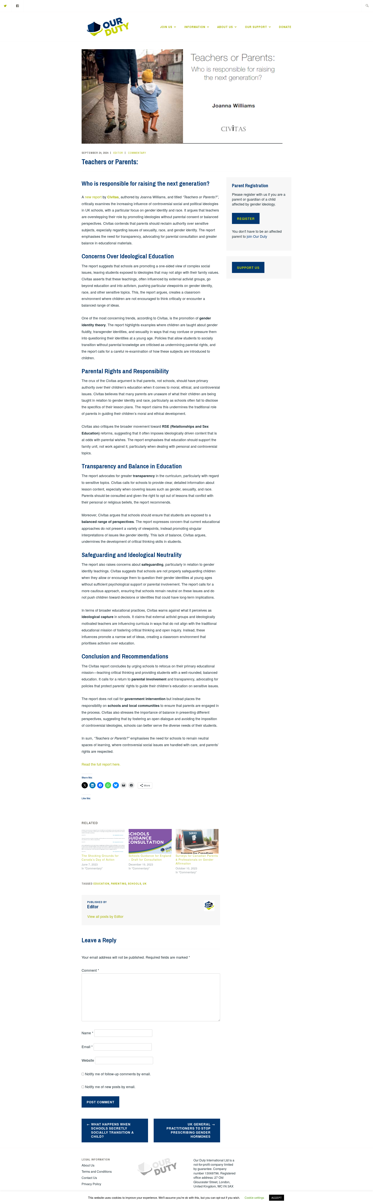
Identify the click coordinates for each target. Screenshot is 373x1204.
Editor (118, 153)
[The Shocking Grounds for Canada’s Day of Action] (103, 841)
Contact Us (89, 1177)
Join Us (166, 27)
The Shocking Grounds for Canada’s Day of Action (100, 857)
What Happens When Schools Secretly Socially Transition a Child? (112, 1130)
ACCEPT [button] (276, 1198)
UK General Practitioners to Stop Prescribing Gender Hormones (188, 1130)
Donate (285, 27)
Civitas (113, 196)
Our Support (256, 27)
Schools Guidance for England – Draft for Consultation (150, 857)
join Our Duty (257, 236)
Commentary (137, 153)
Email (87, 1046)
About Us (225, 27)
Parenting (118, 883)
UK (144, 883)
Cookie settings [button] (254, 1197)
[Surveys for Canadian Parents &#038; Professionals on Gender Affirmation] (197, 841)
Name (87, 1032)
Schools (134, 883)
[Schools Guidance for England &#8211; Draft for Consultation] (150, 841)
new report (93, 196)
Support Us (248, 267)
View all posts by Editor (105, 916)
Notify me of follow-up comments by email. (118, 1073)
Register (246, 218)
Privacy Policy (91, 1184)
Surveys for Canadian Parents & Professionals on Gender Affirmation (197, 859)
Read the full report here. (101, 764)
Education (101, 883)
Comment (90, 970)
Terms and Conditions (97, 1171)
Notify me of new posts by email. (110, 1086)
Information (194, 27)
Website (88, 1060)
